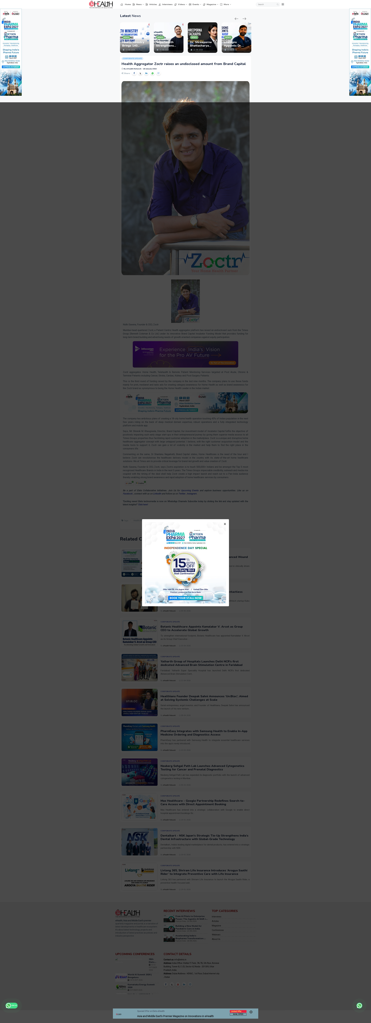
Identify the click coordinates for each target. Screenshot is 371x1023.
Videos (181, 4)
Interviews (167, 4)
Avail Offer (238, 1014)
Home (128, 4)
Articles (153, 4)
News (139, 4)
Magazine (211, 4)
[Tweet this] (140, 73)
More (226, 4)
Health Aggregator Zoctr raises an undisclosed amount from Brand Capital (183, 64)
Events (196, 4)
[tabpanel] (135, 37)
